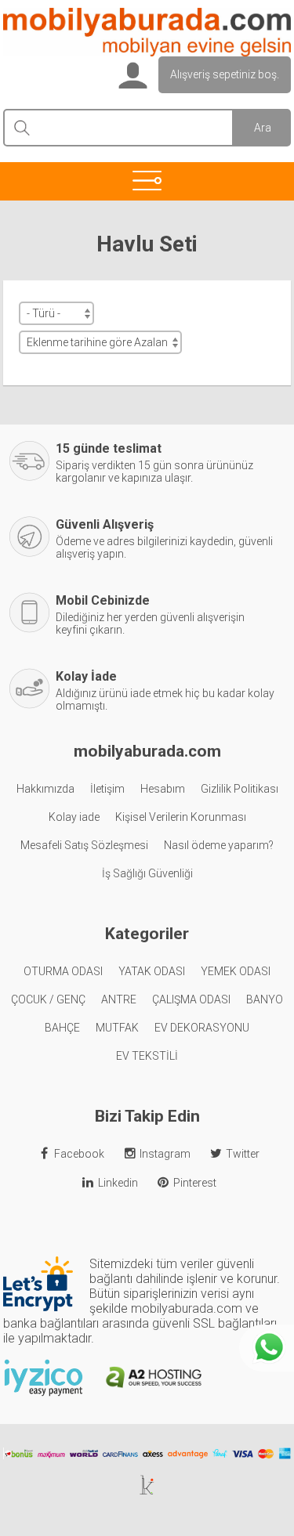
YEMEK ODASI (235, 971)
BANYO (264, 999)
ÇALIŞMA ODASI (191, 999)
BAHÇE (62, 1027)
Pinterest (194, 1182)
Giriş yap (131, 76)
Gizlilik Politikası (239, 788)
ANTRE (118, 999)
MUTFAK (117, 1027)
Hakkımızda (45, 788)
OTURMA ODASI (63, 971)
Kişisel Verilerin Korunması (180, 817)
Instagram (165, 1153)
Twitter (243, 1153)
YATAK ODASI (151, 971)
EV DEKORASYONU (201, 1027)
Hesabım (162, 788)
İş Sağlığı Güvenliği (147, 873)
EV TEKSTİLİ (147, 1056)
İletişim (107, 788)
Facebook (79, 1153)
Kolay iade (74, 817)
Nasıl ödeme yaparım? (219, 845)
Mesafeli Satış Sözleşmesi (84, 845)
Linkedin (118, 1182)
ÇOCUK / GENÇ (48, 999)
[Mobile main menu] (147, 180)
